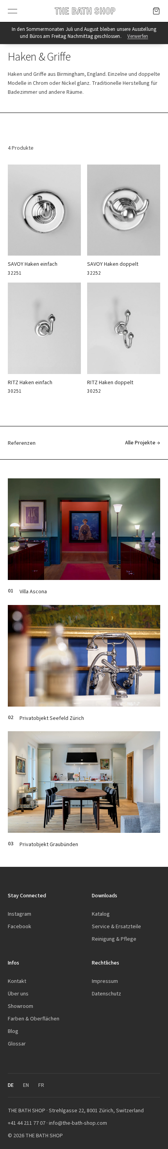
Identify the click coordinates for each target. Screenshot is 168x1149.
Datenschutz (106, 993)
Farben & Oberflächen (33, 1018)
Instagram (19, 914)
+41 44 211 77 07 (26, 1123)
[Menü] (12, 11)
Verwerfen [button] (137, 36)
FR (41, 1085)
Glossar (17, 1043)
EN (26, 1085)
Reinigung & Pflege (114, 939)
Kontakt (17, 981)
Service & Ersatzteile (116, 926)
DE (11, 1085)
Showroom (20, 1006)
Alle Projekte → (142, 442)
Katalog (101, 914)
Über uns (18, 993)
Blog (13, 1031)
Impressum (105, 981)
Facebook (19, 926)
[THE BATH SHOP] (85, 10)
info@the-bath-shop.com (78, 1123)
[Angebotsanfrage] (156, 11)
